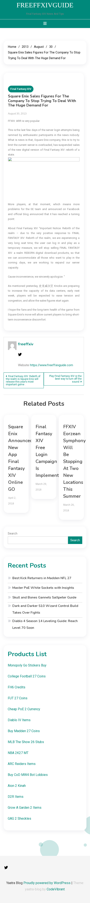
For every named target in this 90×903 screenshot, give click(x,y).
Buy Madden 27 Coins (24, 731)
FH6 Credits (16, 687)
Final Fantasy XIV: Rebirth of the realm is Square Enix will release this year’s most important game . (23, 380)
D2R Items (15, 797)
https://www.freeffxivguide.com (51, 365)
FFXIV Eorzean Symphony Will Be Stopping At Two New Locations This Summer (74, 461)
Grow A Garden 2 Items (24, 808)
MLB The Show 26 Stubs (26, 742)
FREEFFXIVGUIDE (45, 5)
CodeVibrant (56, 889)
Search (12, 533)
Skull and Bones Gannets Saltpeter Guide (44, 597)
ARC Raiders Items (22, 764)
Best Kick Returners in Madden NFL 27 (41, 578)
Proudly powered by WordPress (47, 883)
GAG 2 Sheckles (19, 819)
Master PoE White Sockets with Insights (43, 587)
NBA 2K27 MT (18, 753)
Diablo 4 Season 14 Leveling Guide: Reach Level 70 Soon (45, 624)
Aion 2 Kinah (17, 786)
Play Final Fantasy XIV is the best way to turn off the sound (65, 379)
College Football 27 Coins (27, 676)
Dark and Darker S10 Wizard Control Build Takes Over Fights (45, 609)
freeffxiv (25, 344)
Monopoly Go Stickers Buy (27, 665)
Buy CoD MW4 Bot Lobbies (28, 775)
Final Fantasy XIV (20, 88)
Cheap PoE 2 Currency (24, 709)
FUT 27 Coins (17, 698)
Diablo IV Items (19, 720)
